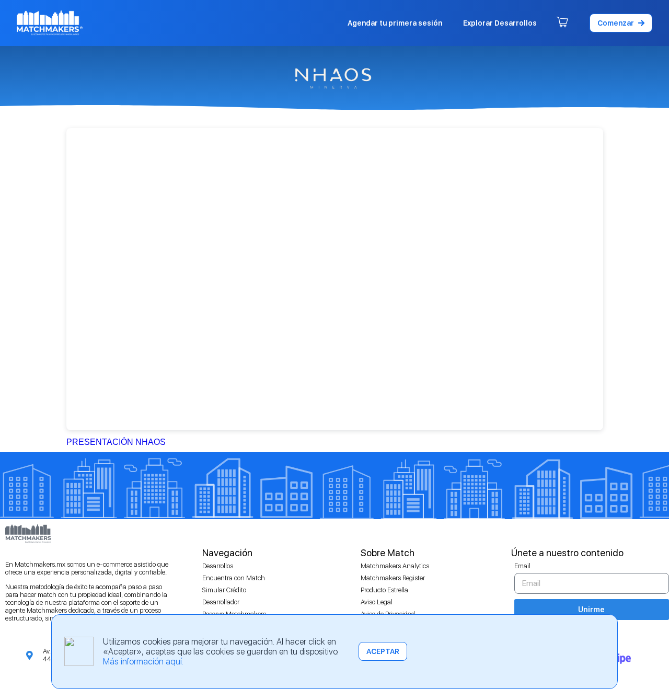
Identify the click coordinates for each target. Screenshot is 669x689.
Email (522, 566)
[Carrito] (562, 23)
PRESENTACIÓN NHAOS (116, 442)
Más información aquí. (143, 662)
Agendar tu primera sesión (395, 23)
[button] (621, 23)
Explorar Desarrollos (500, 23)
